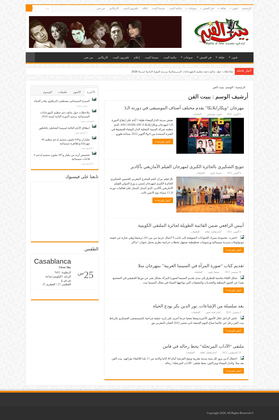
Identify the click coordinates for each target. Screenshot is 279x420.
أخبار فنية (216, 312)
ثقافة (223, 8)
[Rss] (63, 8)
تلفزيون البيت (130, 8)
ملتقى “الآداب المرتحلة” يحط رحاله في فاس (203, 346)
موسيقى (211, 114)
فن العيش (208, 8)
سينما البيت (158, 8)
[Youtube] (55, 8)
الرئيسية (246, 8)
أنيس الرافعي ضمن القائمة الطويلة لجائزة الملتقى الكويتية (191, 225)
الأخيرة (91, 92)
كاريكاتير (114, 8)
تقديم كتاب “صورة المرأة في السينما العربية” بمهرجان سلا (191, 265)
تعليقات (62, 92)
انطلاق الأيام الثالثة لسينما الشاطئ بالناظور (64, 128)
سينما (218, 173)
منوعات (192, 8)
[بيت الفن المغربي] (222, 31)
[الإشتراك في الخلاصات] (105, 96)
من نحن (101, 8)
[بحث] (29, 8)
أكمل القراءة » (162, 141)
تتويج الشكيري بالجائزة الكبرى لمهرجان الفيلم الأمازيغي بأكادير (187, 166)
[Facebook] (59, 8)
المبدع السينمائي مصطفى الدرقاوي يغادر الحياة (62, 101)
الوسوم (47, 92)
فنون (235, 8)
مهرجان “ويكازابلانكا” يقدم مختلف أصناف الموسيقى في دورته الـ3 (184, 107)
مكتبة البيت (175, 8)
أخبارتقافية (216, 231)
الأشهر (77, 92)
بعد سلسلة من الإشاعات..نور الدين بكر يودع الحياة (198, 306)
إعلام (145, 8)
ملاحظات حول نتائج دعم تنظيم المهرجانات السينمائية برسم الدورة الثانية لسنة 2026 (182, 71)
